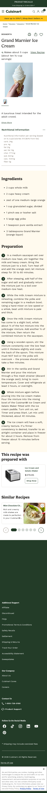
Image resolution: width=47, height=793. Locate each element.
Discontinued (8, 613)
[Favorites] (42, 506)
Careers (5, 687)
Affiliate (5, 607)
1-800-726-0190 (12, 703)
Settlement (7, 636)
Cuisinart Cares (9, 681)
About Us (6, 675)
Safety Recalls (8, 630)
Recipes (12, 24)
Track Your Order (10, 648)
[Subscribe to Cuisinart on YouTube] (36, 726)
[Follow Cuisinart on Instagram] (20, 726)
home (5, 24)
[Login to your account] (38, 11)
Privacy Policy (25, 789)
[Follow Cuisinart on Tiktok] (12, 726)
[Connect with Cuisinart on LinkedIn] (28, 726)
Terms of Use (6, 763)
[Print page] (29, 34)
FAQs (4, 619)
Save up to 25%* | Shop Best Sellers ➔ (23, 18)
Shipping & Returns (11, 642)
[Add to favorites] (41, 34)
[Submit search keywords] (34, 11)
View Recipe (37, 52)
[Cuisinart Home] (14, 11)
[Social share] (35, 34)
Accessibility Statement (13, 653)
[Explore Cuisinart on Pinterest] (4, 732)
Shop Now (31, 481)
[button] (6, 530)
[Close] (43, 769)
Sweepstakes (8, 659)
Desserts (20, 24)
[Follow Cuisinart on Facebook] (4, 726)
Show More (6, 122)
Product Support (13, 709)
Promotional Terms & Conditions (17, 625)
